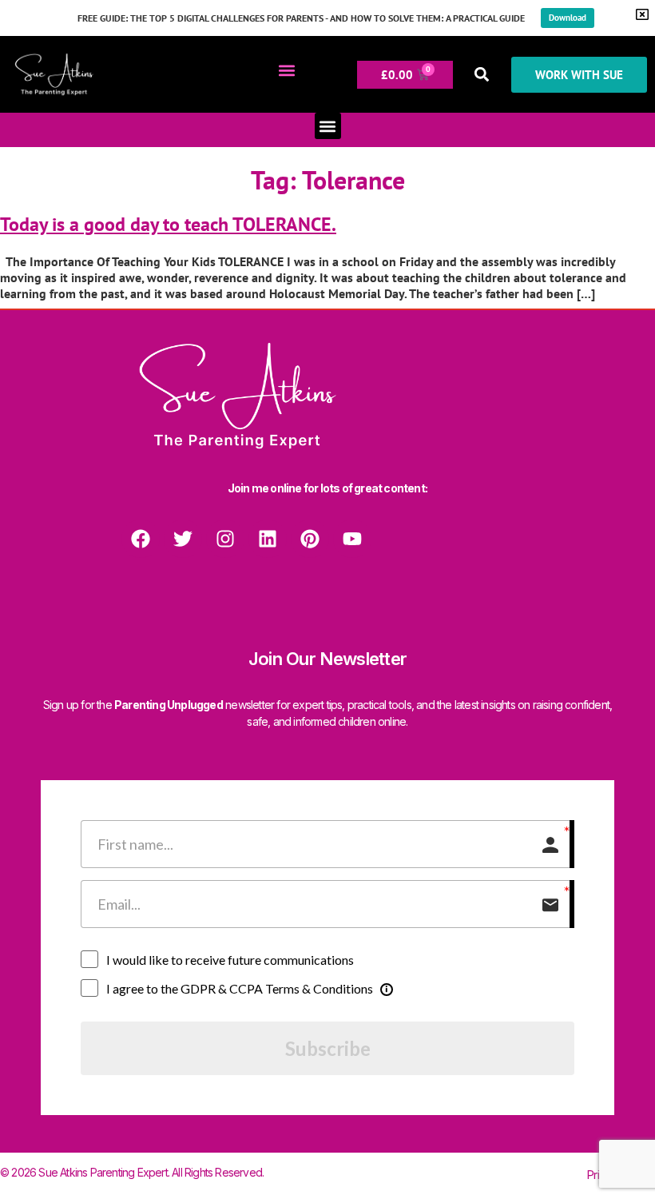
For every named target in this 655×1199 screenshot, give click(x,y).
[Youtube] (352, 539)
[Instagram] (225, 539)
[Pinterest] (310, 539)
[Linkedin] (267, 539)
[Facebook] (140, 539)
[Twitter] (183, 539)
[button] (286, 71)
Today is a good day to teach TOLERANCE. (168, 224)
